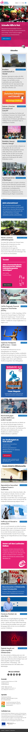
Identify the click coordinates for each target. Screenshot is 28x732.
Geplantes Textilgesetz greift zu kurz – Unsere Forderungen (8, 345)
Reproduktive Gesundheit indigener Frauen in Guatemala (9, 487)
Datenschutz (12, 730)
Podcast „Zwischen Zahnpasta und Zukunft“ (8, 108)
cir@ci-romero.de (8, 686)
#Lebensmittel (21, 141)
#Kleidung (24, 306)
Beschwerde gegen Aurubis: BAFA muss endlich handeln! (7, 418)
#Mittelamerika (22, 648)
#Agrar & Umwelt (20, 69)
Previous (2, 13)
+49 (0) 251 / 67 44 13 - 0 (10, 688)
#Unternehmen (23, 415)
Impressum (7, 730)
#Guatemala (23, 485)
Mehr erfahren (6, 38)
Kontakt (2, 730)
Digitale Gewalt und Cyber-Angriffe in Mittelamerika (7, 650)
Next (25, 13)
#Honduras (24, 614)
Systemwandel (21, 106)
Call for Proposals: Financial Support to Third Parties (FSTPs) (10, 308)
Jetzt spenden (7, 455)
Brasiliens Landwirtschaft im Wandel (8, 72)
